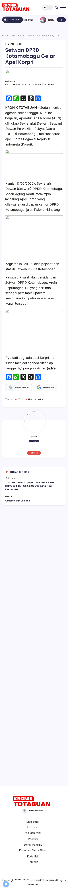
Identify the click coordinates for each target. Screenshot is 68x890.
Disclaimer (32, 821)
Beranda (33, 862)
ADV (30, 399)
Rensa (11, 81)
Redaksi (33, 839)
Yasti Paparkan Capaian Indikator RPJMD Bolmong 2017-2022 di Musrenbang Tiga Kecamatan (29, 486)
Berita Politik (17, 35)
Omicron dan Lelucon (17, 500)
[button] (47, 7)
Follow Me (34, 453)
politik (40, 399)
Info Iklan (32, 827)
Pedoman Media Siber (33, 850)
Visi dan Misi (33, 833)
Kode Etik (33, 856)
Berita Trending (32, 844)
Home (5, 35)
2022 (20, 399)
